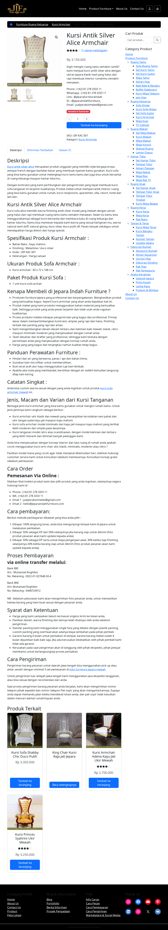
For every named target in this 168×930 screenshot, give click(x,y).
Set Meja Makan (146, 133)
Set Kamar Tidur (146, 160)
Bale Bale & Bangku (148, 86)
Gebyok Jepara (145, 278)
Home (82, 8)
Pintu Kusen (143, 282)
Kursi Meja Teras (146, 227)
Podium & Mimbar (147, 290)
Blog (49, 899)
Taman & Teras (140, 223)
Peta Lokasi (14, 915)
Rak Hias (141, 266)
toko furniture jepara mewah (87, 669)
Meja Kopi (142, 121)
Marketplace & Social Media (103, 915)
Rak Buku (141, 219)
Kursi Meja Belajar (147, 204)
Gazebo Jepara (145, 243)
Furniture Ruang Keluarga (32, 24)
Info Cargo (92, 899)
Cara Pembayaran (97, 907)
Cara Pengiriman (96, 911)
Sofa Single (143, 105)
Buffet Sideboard (146, 89)
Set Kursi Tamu (145, 70)
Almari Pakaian (145, 168)
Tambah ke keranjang (94, 125)
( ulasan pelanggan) (94, 50)
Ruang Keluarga (140, 101)
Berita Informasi (57, 907)
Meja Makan (143, 141)
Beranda (11, 24)
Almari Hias (143, 82)
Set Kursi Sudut (145, 74)
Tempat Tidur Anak (147, 192)
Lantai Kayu (143, 286)
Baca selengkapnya (64, 785)
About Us (121, 8)
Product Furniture (100, 8)
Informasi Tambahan (40, 150)
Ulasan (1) (65, 150)
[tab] (15, 150)
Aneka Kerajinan (141, 274)
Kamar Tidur (138, 156)
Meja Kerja (142, 215)
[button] (56, 37)
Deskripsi (16, 150)
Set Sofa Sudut (145, 113)
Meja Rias (142, 176)
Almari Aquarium (146, 255)
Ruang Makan (139, 129)
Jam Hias (141, 97)
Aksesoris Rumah (146, 251)
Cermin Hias (143, 259)
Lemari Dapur (144, 152)
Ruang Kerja (138, 207)
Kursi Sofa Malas (146, 109)
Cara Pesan (93, 903)
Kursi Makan (143, 137)
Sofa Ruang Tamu (147, 66)
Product (12, 911)
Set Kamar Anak (146, 188)
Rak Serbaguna (145, 270)
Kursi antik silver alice (20, 166)
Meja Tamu (142, 78)
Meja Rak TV (143, 180)
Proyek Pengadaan (58, 911)
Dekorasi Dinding (147, 262)
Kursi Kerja (142, 211)
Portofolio (53, 903)
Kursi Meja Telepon (147, 93)
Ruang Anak (138, 184)
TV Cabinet (142, 125)
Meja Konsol (143, 145)
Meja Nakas (143, 172)
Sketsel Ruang (144, 148)
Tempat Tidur (144, 164)
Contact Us (137, 8)
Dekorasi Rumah (141, 247)
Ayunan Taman (145, 239)
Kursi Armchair (61, 24)
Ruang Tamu (138, 62)
